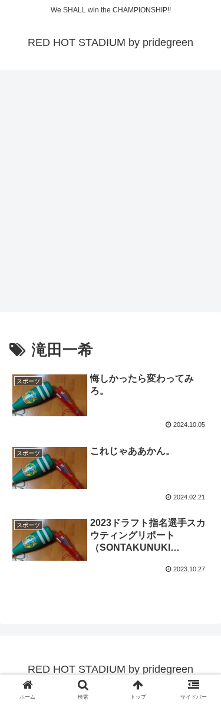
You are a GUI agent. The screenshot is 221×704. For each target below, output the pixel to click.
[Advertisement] (110, 194)
